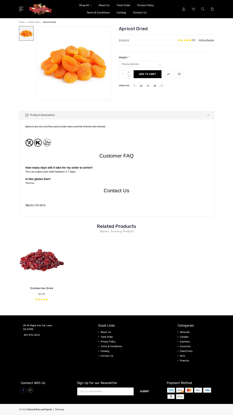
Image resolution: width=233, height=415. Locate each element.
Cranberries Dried (41, 288)
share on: (124, 85)
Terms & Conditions (98, 12)
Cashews (185, 341)
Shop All (84, 5)
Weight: (124, 57)
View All (184, 365)
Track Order (123, 5)
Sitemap (59, 409)
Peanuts (184, 360)
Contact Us (139, 12)
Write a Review (206, 40)
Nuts (182, 355)
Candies (184, 336)
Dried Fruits (186, 351)
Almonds (185, 332)
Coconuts (185, 346)
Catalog (121, 12)
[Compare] (193, 11)
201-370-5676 (37, 205)
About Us (104, 5)
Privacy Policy (145, 5)
